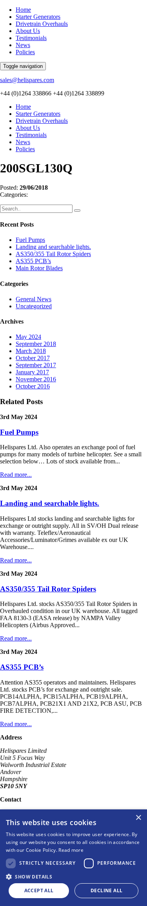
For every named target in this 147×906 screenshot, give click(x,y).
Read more (70, 850)
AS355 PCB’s (33, 261)
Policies (25, 52)
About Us (28, 30)
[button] (73, 876)
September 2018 (36, 343)
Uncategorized (34, 306)
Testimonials (31, 38)
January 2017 (32, 372)
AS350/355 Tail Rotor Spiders (53, 254)
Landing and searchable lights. (53, 246)
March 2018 (31, 351)
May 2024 (28, 336)
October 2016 (33, 386)
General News (33, 299)
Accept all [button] (39, 890)
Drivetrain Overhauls (42, 23)
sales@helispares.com (27, 80)
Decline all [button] (106, 890)
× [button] (138, 818)
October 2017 (33, 358)
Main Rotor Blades (39, 268)
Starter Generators (38, 16)
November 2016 (36, 379)
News (23, 45)
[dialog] (73, 857)
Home (23, 9)
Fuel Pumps (30, 239)
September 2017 (36, 365)
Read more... (16, 474)
